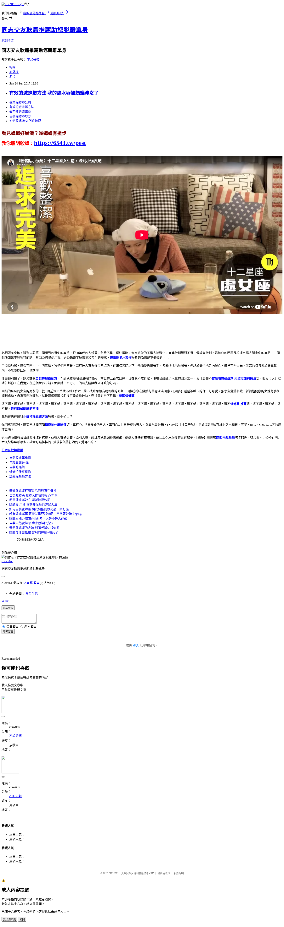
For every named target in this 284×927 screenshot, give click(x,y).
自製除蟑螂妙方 (20, 116)
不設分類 (33, 59)
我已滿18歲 (9, 919)
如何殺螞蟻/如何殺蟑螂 (25, 121)
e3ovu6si (7, 561)
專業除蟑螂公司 (20, 102)
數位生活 (32, 593)
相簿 (12, 67)
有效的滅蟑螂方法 (21, 107)
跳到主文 (8, 40)
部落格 (14, 72)
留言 (36, 583)
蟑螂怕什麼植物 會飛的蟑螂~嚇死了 (33, 532)
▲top (5, 600)
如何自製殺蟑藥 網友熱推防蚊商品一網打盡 (39, 509)
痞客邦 (28, 583)
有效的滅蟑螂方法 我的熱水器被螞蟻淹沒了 (54, 92)
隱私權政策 (163, 873)
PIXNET (113, 873)
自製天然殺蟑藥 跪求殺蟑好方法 (31, 523)
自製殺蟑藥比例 (20, 458)
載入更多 (8, 608)
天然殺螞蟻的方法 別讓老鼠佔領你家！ (36, 527)
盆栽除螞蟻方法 (20, 476)
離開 (22, 919)
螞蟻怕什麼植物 (20, 471)
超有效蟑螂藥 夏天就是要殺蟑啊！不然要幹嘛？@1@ (45, 513)
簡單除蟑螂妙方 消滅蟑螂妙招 (29, 500)
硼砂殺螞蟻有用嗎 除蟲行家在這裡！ (34, 490)
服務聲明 (179, 873)
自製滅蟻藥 (17, 467)
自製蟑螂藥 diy (19, 462)
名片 (12, 76)
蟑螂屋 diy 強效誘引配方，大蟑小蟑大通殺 (38, 518)
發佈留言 (8, 631)
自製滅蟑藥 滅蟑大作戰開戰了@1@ (33, 495)
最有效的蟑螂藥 (20, 111)
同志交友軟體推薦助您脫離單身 (45, 29)
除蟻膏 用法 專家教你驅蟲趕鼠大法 (33, 504)
